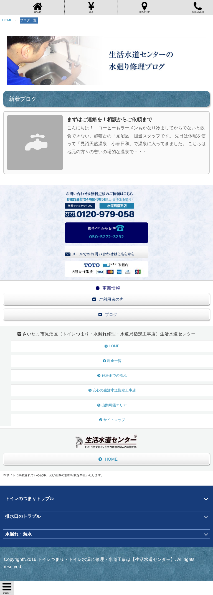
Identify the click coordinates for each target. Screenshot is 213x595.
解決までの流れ (114, 375)
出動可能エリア (114, 405)
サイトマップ (114, 420)
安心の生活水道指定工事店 (114, 390)
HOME (114, 346)
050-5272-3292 (106, 236)
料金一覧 (114, 361)
